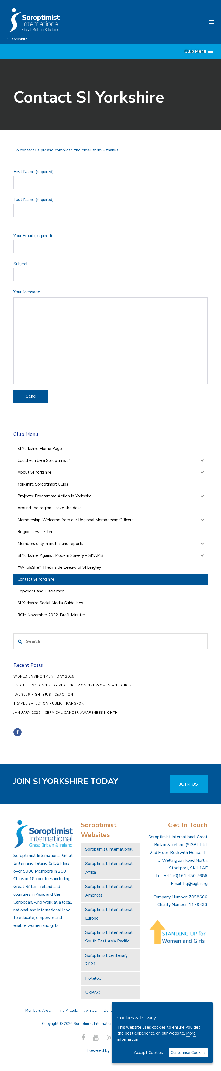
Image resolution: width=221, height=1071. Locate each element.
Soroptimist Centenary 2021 (106, 959)
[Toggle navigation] (179, 22)
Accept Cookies (148, 1052)
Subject (20, 264)
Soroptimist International (109, 849)
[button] (199, 51)
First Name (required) (33, 172)
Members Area (37, 1010)
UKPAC (92, 993)
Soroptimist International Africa (109, 868)
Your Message (26, 292)
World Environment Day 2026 (43, 676)
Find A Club (67, 1010)
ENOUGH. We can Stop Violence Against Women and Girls (72, 685)
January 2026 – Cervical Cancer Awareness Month (65, 712)
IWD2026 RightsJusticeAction (43, 694)
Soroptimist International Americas (109, 891)
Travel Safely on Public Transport (49, 703)
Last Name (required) (33, 200)
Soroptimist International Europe (109, 914)
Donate (110, 1010)
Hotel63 (93, 978)
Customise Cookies (188, 1052)
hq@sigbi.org (195, 884)
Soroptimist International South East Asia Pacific (109, 936)
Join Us (90, 1010)
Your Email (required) (32, 236)
